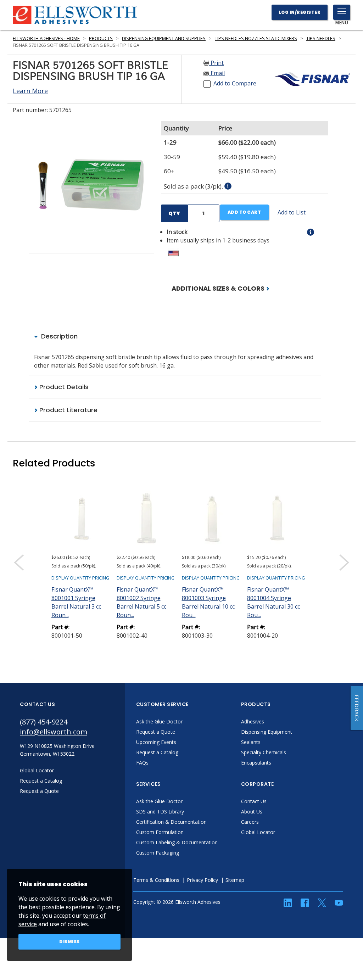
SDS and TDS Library (160, 811)
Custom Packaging (157, 852)
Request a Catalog (157, 752)
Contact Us (254, 801)
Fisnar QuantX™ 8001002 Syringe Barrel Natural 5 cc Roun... (141, 602)
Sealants (251, 742)
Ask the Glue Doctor (159, 721)
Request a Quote (155, 731)
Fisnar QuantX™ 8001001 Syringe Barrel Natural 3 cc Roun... (76, 602)
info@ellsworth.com (53, 732)
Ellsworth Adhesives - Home (46, 38)
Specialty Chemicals (263, 752)
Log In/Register (300, 12)
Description (58, 336)
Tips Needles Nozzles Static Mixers (256, 38)
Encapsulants (256, 762)
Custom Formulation (160, 832)
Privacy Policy (202, 880)
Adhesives (252, 721)
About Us (251, 811)
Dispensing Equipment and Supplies (164, 38)
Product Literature (67, 409)
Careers (250, 821)
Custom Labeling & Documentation (177, 842)
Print (216, 63)
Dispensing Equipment (266, 731)
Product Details (63, 386)
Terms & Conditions (156, 880)
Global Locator (258, 832)
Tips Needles (320, 38)
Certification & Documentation (171, 821)
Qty (174, 213)
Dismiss (69, 942)
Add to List (292, 212)
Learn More (30, 90)
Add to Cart (244, 212)
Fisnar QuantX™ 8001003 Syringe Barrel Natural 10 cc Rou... (208, 602)
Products (101, 38)
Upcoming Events (156, 742)
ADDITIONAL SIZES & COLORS (219, 288)
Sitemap (234, 880)
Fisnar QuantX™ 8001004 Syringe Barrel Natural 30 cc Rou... (273, 602)
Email (217, 73)
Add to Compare (234, 83)
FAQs (142, 762)
